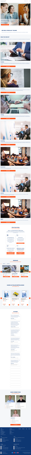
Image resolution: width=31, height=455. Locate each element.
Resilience (1, 430)
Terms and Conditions (12, 432)
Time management (2, 433)
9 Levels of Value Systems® (3, 434)
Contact (20, 253)
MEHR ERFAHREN (8, 66)
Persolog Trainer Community (24, 273)
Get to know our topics (5, 24)
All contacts (15, 424)
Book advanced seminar (10, 252)
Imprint (10, 433)
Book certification (10, 253)
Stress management (2, 432)
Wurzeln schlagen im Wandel (6, 273)
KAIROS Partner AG (20, 252)
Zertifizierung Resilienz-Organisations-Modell (15, 273)
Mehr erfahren (6, 276)
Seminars (10, 430)
